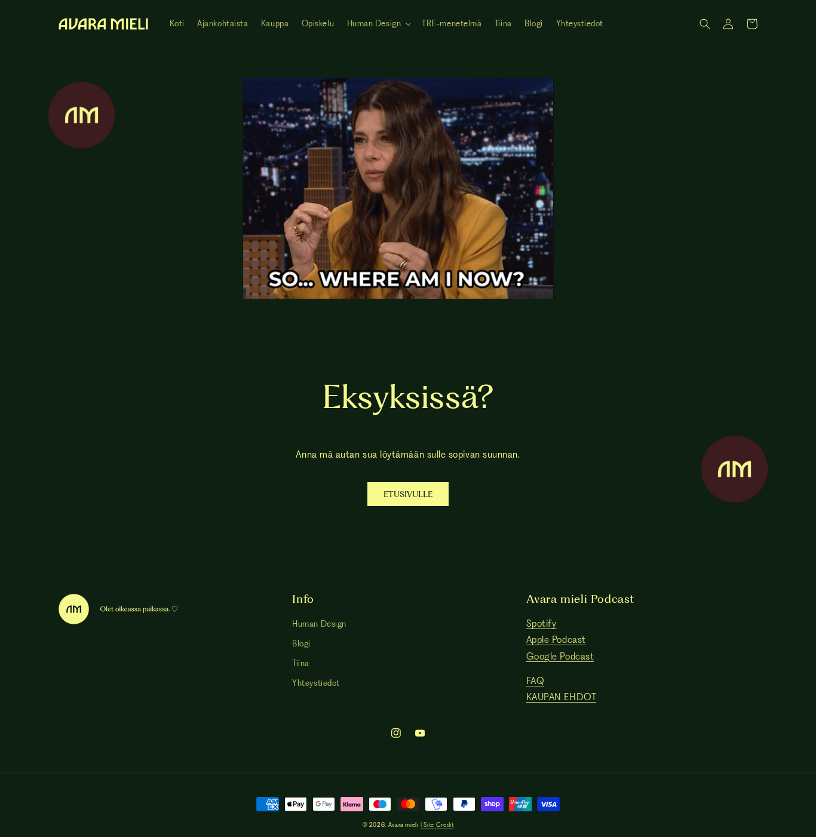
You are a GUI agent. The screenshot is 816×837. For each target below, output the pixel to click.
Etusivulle (408, 494)
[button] (378, 24)
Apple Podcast (556, 639)
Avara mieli (403, 824)
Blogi (301, 643)
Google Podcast (560, 656)
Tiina (300, 663)
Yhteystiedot (315, 683)
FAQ (535, 680)
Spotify (541, 623)
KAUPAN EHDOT (561, 697)
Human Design (319, 623)
